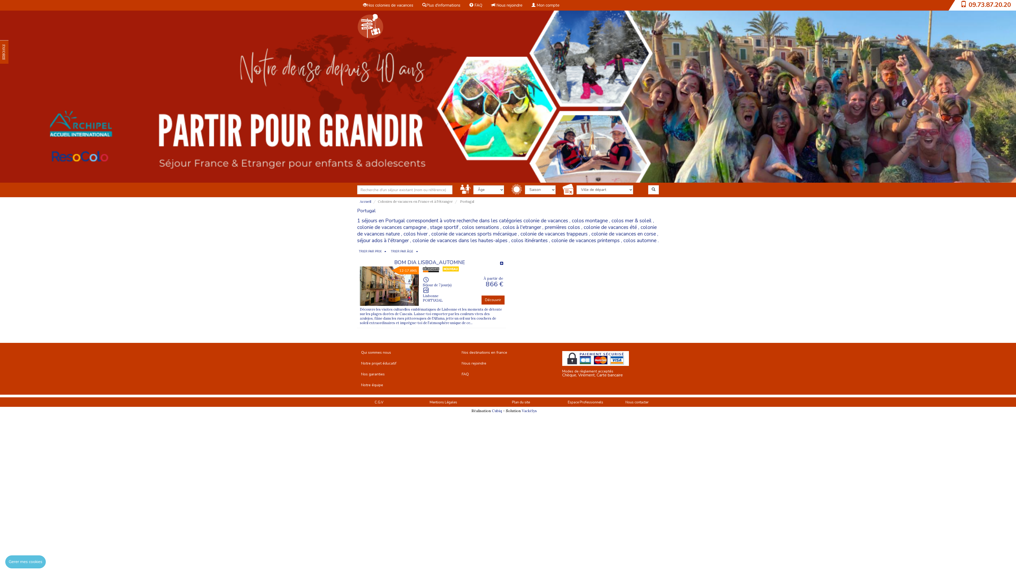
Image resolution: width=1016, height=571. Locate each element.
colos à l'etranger (522, 227)
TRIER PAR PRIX (370, 252)
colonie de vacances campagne (391, 227)
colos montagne (590, 220)
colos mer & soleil (631, 220)
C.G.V (379, 402)
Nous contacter (637, 402)
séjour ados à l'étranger (383, 240)
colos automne (639, 240)
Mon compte (548, 5)
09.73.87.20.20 (990, 5)
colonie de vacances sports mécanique (474, 234)
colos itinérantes (529, 240)
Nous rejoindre (509, 5)
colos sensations (480, 227)
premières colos (562, 227)
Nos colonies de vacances (390, 5)
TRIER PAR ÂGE (402, 252)
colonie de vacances (545, 220)
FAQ (477, 5)
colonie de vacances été (610, 227)
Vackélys (529, 410)
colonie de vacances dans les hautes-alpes (459, 240)
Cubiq (497, 410)
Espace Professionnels (585, 402)
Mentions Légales (443, 402)
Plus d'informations (443, 5)
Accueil (365, 201)
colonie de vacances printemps (585, 240)
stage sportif (444, 227)
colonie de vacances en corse (623, 234)
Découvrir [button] (493, 299)
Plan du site (521, 402)
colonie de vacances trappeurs (554, 234)
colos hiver (415, 234)
